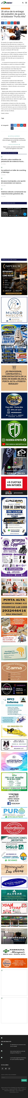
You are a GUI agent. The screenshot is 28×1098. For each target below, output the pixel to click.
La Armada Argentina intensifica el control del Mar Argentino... (18, 1058)
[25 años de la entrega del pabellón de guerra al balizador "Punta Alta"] (14, 33)
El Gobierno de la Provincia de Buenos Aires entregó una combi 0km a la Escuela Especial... (14, 140)
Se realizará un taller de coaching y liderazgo (13, 171)
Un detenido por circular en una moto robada (18, 1045)
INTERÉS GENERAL (5, 8)
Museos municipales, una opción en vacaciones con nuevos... (13, 182)
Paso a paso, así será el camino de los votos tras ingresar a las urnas (14, 147)
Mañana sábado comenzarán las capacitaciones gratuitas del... (13, 193)
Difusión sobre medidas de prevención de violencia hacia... (12, 160)
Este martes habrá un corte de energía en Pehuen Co (17, 1052)
